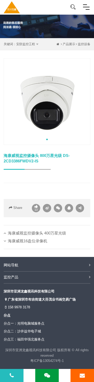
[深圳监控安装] (12, 7)
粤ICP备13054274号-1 (47, 361)
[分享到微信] (58, 208)
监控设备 (84, 44)
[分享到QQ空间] (69, 208)
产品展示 (69, 44)
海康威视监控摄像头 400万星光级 (37, 233)
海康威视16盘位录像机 (27, 241)
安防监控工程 (25, 44)
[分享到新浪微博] (47, 208)
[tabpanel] (47, 101)
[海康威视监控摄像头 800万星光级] (47, 101)
